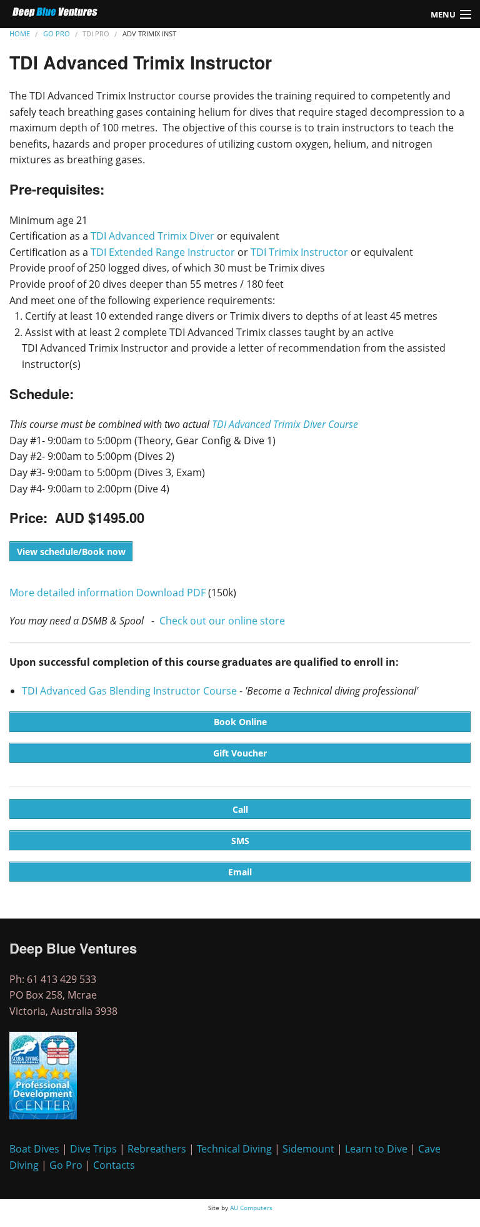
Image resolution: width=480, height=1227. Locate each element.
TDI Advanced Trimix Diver (152, 236)
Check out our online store (222, 621)
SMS (240, 841)
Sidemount (308, 1149)
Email (240, 872)
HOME (19, 33)
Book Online (240, 722)
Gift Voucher (240, 753)
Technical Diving (234, 1149)
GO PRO (56, 33)
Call (240, 809)
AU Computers (251, 1208)
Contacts (114, 1165)
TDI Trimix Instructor (299, 252)
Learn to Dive (376, 1149)
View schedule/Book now (71, 551)
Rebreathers (157, 1149)
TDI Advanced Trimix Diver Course (285, 424)
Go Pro (65, 1165)
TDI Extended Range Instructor (163, 252)
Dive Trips (93, 1149)
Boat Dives (34, 1149)
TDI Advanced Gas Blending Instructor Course (129, 691)
